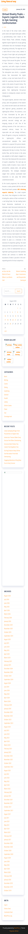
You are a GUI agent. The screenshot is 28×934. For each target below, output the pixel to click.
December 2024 (8, 668)
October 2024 (7, 676)
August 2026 (7, 596)
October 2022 (7, 763)
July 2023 (6, 730)
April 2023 (7, 741)
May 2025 (6, 650)
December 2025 (8, 625)
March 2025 (7, 657)
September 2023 (8, 723)
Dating (6, 387)
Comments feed (8, 912)
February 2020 (8, 876)
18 (7, 320)
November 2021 (8, 803)
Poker (5, 409)
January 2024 (7, 708)
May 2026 (6, 606)
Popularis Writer (14, 931)
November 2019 (8, 887)
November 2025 (8, 628)
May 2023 (6, 738)
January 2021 (7, 839)
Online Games (8, 405)
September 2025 (8, 636)
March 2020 (7, 872)
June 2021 (7, 821)
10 (5, 316)
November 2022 (8, 759)
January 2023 (7, 752)
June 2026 (7, 603)
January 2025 (7, 665)
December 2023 (8, 712)
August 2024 (7, 683)
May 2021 (6, 825)
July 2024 (6, 687)
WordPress (17, 928)
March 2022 (7, 788)
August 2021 (7, 814)
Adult (5, 376)
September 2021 (8, 810)
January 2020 (7, 879)
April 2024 (7, 697)
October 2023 (7, 719)
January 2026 (7, 621)
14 (15, 316)
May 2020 (6, 865)
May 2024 (6, 694)
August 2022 (7, 770)
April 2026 (7, 610)
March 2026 (7, 614)
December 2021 (8, 799)
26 (10, 324)
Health (6, 398)
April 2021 (7, 828)
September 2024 (8, 679)
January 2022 (7, 796)
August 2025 (7, 639)
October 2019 (7, 890)
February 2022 (8, 792)
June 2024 (7, 690)
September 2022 (8, 767)
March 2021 (7, 832)
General (6, 394)
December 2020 (8, 843)
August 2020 (7, 858)
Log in (5, 905)
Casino (5, 10)
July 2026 (6, 599)
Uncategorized (8, 416)
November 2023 (8, 716)
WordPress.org (8, 916)
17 (5, 320)
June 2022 (7, 778)
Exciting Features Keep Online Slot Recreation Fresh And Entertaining (12, 453)
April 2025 (7, 654)
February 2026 (8, 617)
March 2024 (7, 701)
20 (13, 320)
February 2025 (8, 661)
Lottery (6, 402)
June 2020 (7, 861)
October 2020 (7, 850)
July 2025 (6, 643)
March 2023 (7, 745)
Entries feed (7, 908)
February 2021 (8, 836)
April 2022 (7, 785)
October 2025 (7, 632)
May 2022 (6, 781)
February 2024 (8, 705)
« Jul (5, 331)
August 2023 (7, 727)
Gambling (6, 391)
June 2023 (7, 734)
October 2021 (7, 807)
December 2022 (8, 756)
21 (15, 320)
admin (5, 27)
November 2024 (8, 672)
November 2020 (8, 847)
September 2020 (8, 854)
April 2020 (7, 869)
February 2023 (8, 748)
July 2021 (6, 818)
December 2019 (8, 883)
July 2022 (6, 774)
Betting (6, 380)
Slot (5, 413)
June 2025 (7, 647)
